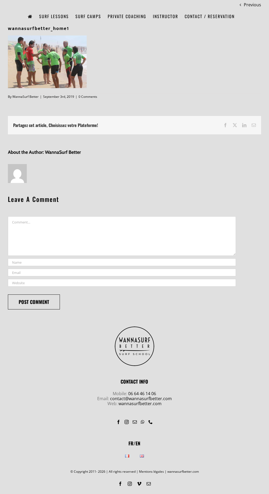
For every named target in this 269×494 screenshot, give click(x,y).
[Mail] (135, 422)
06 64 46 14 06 (142, 393)
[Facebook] (118, 422)
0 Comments (88, 96)
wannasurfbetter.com (140, 403)
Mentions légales (151, 471)
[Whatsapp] (142, 422)
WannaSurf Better (25, 96)
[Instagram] (127, 422)
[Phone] (150, 422)
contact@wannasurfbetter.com (141, 398)
